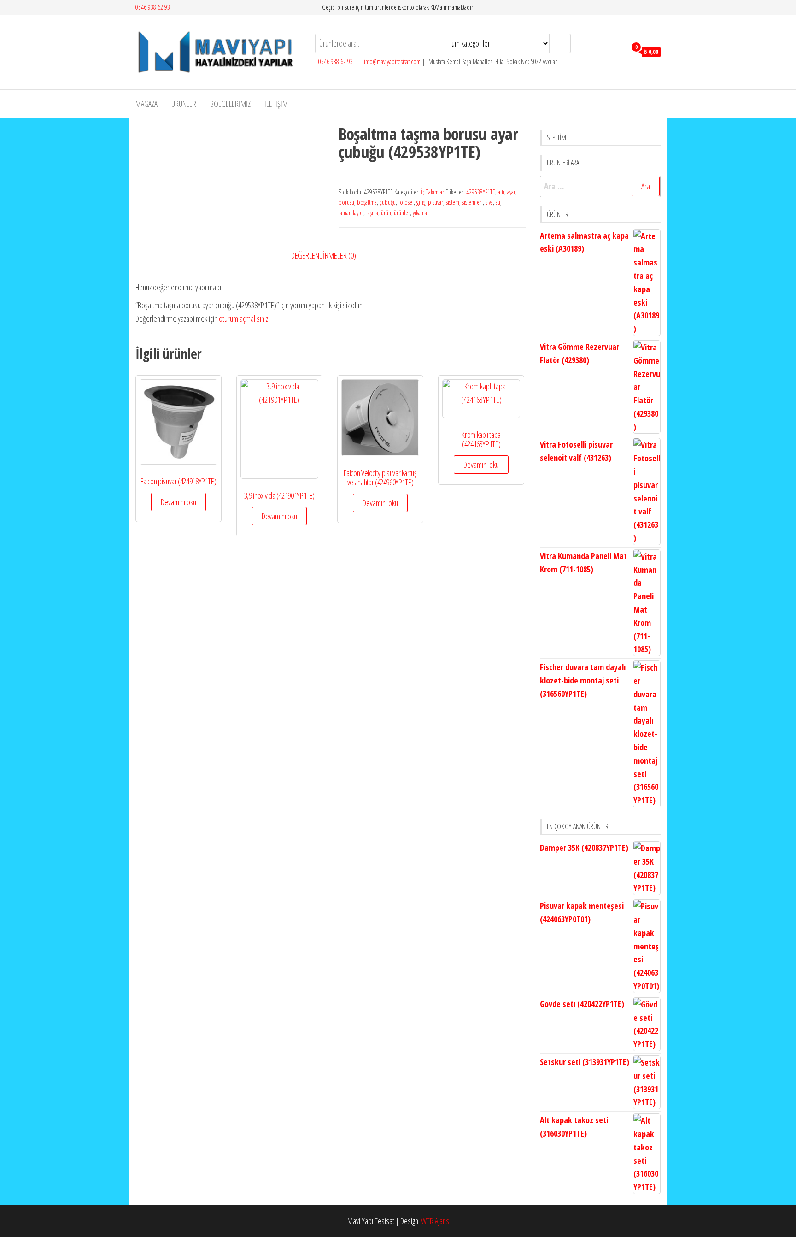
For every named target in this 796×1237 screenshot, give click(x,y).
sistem (452, 202)
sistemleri (472, 202)
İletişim (276, 103)
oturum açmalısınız (243, 318)
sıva (489, 202)
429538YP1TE (480, 192)
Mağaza (146, 103)
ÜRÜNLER (183, 103)
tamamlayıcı (351, 212)
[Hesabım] (617, 51)
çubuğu (388, 202)
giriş (420, 202)
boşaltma (367, 202)
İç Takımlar (432, 192)
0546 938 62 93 (152, 7)
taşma (372, 212)
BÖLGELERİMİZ (230, 103)
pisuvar (435, 202)
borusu (346, 202)
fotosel (406, 202)
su (498, 202)
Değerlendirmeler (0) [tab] (323, 255)
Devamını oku (178, 501)
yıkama (420, 212)
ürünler (402, 212)
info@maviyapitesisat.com (392, 61)
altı (501, 192)
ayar (511, 192)
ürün (386, 212)
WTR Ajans (435, 1220)
